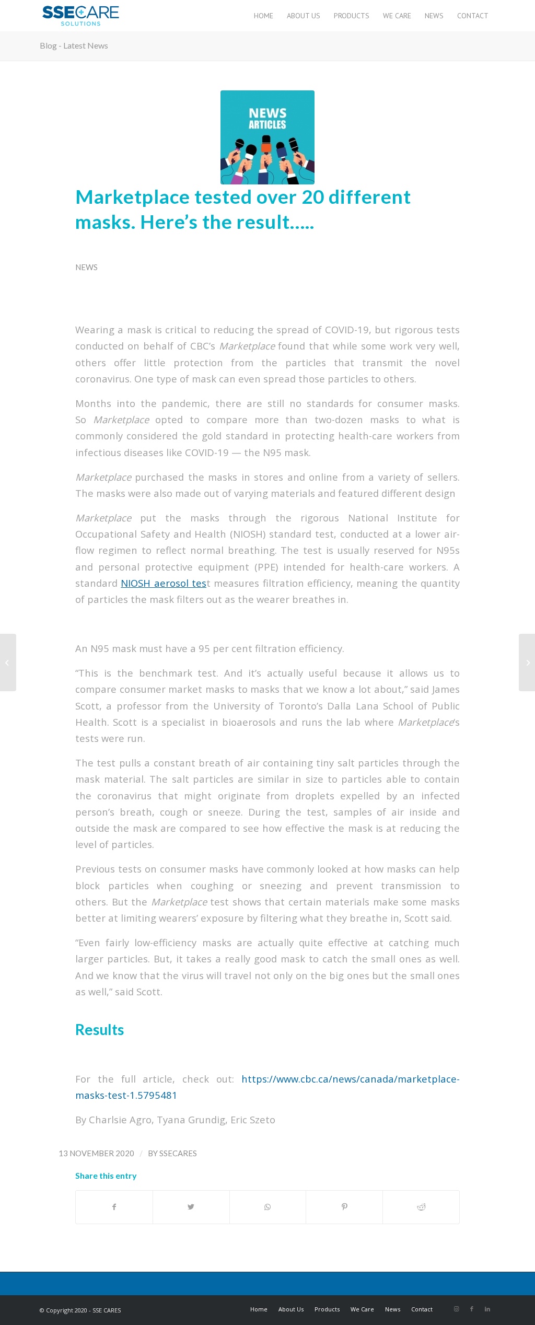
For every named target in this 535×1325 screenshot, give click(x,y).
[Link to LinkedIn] (487, 1309)
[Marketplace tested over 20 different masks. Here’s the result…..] (267, 137)
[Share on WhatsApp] (268, 1207)
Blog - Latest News (74, 45)
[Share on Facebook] (114, 1207)
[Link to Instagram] (456, 1309)
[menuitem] (263, 15)
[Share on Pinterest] (344, 1207)
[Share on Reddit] (421, 1207)
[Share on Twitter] (191, 1207)
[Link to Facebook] (472, 1309)
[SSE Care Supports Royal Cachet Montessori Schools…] (8, 662)
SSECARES (178, 1153)
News (86, 267)
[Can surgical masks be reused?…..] (527, 662)
